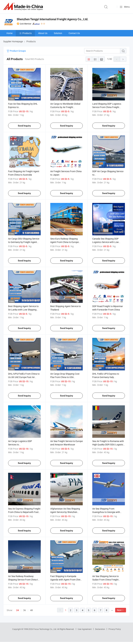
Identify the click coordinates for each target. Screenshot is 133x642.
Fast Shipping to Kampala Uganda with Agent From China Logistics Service (66, 580)
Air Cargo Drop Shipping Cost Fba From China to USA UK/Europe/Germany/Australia (66, 377)
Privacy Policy (115, 629)
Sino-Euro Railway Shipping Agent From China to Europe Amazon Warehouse (64, 242)
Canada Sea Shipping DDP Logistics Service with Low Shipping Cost (105, 242)
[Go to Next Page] (123, 59)
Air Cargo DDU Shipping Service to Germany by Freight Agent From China (23, 242)
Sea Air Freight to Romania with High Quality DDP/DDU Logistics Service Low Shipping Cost (108, 444)
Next (119, 610)
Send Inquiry (24, 125)
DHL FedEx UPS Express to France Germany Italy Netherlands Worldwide (105, 377)
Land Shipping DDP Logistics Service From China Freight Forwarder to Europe (106, 107)
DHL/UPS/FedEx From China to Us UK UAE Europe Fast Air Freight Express (24, 377)
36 (24, 610)
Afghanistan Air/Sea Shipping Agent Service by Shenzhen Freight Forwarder (65, 512)
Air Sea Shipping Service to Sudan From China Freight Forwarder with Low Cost (105, 580)
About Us (42, 33)
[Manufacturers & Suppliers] (23, 6)
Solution (58, 33)
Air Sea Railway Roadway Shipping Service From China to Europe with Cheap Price (23, 580)
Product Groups (17, 50)
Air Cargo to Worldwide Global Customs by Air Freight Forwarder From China (65, 107)
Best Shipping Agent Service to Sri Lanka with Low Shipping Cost (23, 310)
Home (9, 33)
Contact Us (74, 33)
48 (31, 610)
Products (27, 33)
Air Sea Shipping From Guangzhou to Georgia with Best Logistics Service (106, 512)
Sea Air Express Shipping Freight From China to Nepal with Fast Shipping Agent (24, 512)
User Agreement (85, 629)
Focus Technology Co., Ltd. (45, 629)
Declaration (100, 629)
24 (17, 610)
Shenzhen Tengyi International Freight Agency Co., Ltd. (52, 19)
